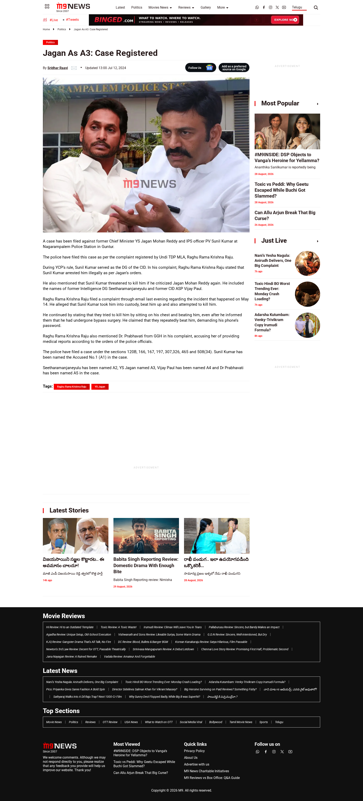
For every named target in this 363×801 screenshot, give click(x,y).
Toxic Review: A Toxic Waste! (119, 627)
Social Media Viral (191, 722)
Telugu (297, 7)
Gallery (206, 7)
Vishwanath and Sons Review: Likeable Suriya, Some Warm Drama (159, 634)
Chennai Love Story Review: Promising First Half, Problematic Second (244, 649)
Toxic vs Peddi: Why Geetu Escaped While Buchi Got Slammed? (144, 764)
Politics (136, 7)
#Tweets (72, 20)
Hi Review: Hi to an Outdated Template (69, 627)
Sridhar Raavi (57, 68)
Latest (120, 7)
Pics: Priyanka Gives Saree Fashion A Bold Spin (75, 689)
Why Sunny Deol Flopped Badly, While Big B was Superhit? (164, 696)
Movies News (158, 7)
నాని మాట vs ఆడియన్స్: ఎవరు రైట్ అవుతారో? (290, 689)
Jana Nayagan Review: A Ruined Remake (71, 656)
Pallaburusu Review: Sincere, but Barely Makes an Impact (244, 627)
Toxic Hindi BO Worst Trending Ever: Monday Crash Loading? (163, 682)
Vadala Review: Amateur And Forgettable (129, 656)
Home (46, 29)
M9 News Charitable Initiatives (206, 771)
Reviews (184, 7)
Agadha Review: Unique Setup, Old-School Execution (78, 634)
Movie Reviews (64, 616)
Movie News (54, 722)
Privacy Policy (194, 751)
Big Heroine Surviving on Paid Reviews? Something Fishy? (220, 689)
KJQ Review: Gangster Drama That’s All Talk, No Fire (78, 642)
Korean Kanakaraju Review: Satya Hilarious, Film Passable (211, 642)
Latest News (60, 670)
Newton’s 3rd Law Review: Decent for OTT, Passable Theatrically (86, 649)
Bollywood (215, 722)
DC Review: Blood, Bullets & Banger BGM (143, 642)
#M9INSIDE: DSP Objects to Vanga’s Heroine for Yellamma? (140, 753)
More (221, 7)
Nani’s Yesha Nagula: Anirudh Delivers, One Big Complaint (82, 682)
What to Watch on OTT (159, 722)
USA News (131, 722)
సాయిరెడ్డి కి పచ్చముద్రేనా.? (222, 696)
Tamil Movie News (240, 722)
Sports (263, 722)
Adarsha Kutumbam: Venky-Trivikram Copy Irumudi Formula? (247, 682)
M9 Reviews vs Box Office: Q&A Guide (212, 778)
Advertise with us (196, 764)
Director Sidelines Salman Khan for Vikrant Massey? (144, 689)
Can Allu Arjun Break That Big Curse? (140, 773)
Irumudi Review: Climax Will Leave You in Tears (173, 627)
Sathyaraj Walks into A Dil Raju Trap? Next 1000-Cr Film (87, 696)
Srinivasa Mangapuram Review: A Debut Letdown (163, 649)
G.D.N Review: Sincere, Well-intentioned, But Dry (237, 634)
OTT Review (110, 722)
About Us (190, 758)
